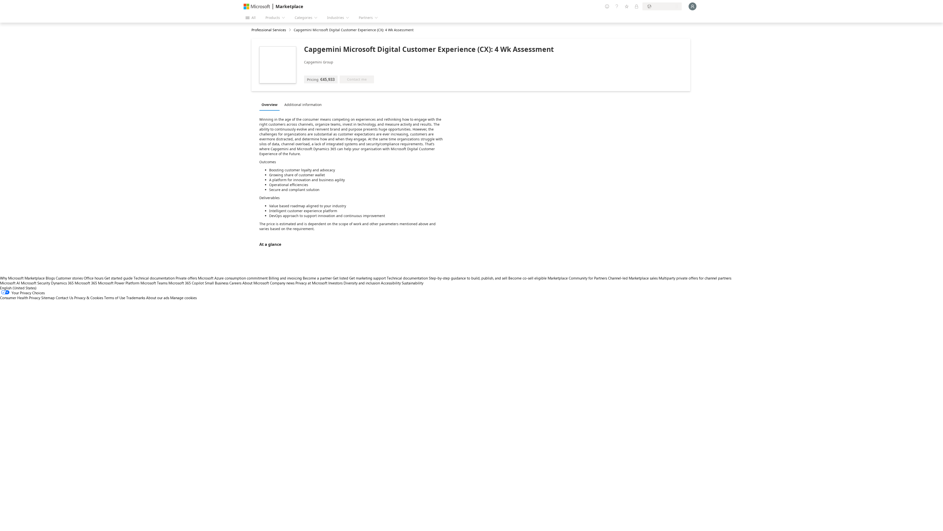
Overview (269, 104)
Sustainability (412, 282)
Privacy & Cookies (88, 297)
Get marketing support (367, 278)
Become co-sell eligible (527, 278)
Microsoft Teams (153, 282)
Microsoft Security (35, 282)
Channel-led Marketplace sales (633, 278)
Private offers (186, 278)
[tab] (270, 104)
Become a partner (317, 278)
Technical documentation (154, 278)
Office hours (93, 278)
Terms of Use (114, 297)
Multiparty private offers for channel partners (695, 278)
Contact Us (64, 297)
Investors (335, 282)
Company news (282, 282)
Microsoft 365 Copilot (186, 282)
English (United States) (18, 287)
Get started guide (118, 278)
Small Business (216, 282)
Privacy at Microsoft (311, 282)
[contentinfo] (290, 30)
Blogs (50, 278)
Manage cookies (183, 297)
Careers (235, 282)
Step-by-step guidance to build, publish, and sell (468, 278)
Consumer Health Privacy (20, 297)
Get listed (340, 278)
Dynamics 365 (62, 282)
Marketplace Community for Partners (577, 278)
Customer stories (69, 278)
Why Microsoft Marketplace (22, 278)
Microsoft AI (10, 282)
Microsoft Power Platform (118, 282)
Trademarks (135, 297)
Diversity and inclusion (362, 282)
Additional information (303, 104)
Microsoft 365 (86, 282)
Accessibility (391, 282)
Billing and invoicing (285, 278)
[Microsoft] (257, 6)
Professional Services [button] (268, 30)
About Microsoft (255, 282)
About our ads (157, 297)
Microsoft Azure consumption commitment (233, 278)
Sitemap (48, 297)
